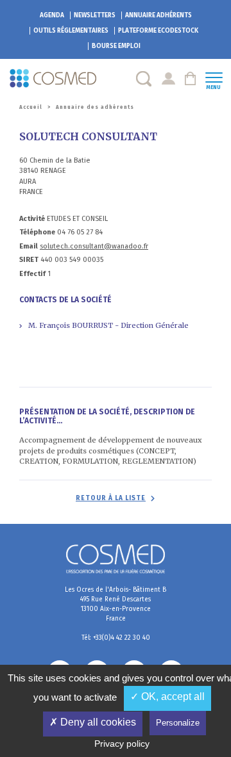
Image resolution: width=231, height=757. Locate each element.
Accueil (30, 107)
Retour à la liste (111, 498)
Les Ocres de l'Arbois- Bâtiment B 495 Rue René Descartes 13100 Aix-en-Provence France (115, 604)
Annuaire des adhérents (95, 107)
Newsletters (95, 15)
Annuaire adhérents (158, 15)
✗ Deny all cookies (92, 722)
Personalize (178, 723)
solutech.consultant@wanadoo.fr (94, 246)
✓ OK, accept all (167, 696)
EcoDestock (158, 31)
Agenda (52, 15)
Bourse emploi (116, 46)
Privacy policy (122, 743)
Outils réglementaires (70, 31)
